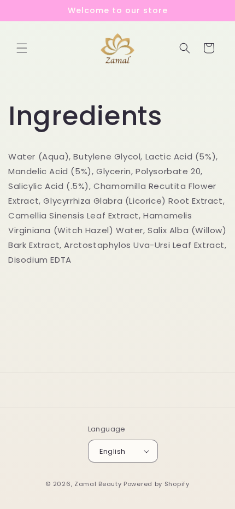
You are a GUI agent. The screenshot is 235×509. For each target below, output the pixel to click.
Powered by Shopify (157, 484)
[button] (22, 48)
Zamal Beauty (97, 484)
